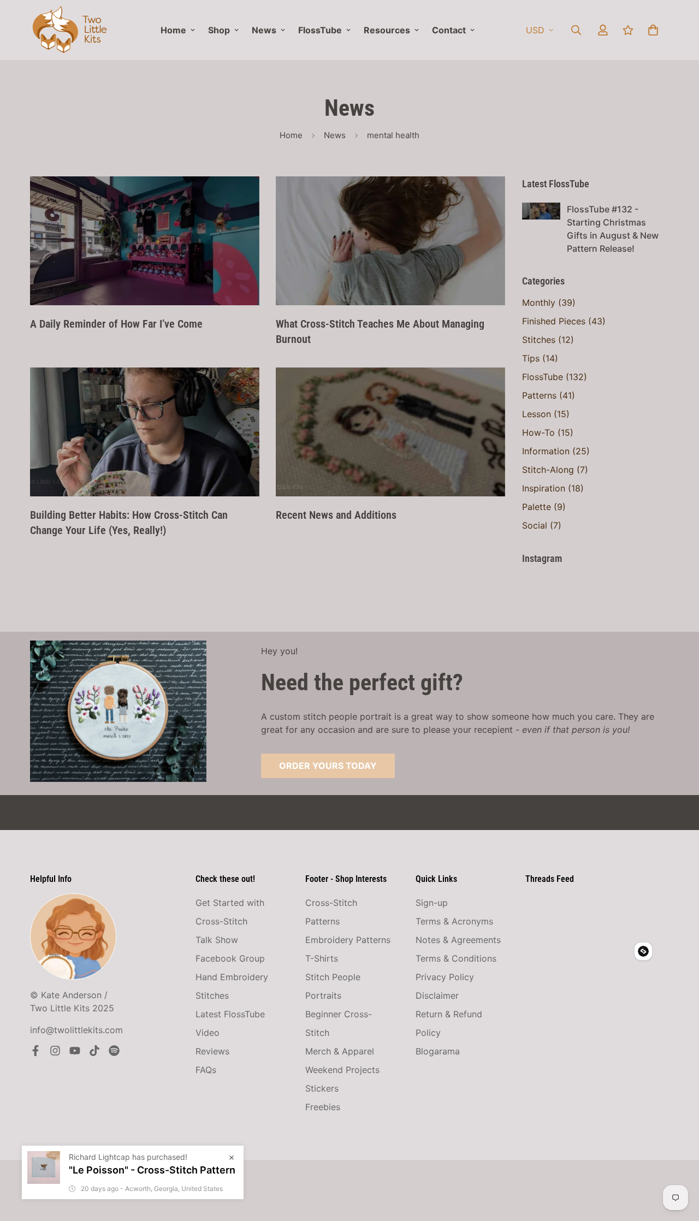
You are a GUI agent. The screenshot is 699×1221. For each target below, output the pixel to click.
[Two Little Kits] (69, 30)
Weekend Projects (342, 1069)
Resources (387, 30)
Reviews (212, 1051)
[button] (653, 30)
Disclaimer (437, 995)
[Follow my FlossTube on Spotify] (114, 1050)
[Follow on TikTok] (94, 1050)
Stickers (322, 1088)
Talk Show (217, 939)
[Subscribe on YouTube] (75, 1050)
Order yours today (328, 765)
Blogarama (438, 1051)
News (264, 30)
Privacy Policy (445, 976)
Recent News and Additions (336, 514)
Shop (219, 30)
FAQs (206, 1069)
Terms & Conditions (456, 958)
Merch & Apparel (339, 1051)
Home (173, 30)
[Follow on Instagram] (55, 1050)
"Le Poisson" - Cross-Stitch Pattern (152, 1170)
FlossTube (320, 30)
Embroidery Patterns (347, 939)
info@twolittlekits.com (76, 1029)
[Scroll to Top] (677, 1161)
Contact (449, 30)
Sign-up (432, 902)
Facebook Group (230, 958)
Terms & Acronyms (454, 921)
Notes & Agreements (458, 939)
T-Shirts (321, 958)
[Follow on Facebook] (35, 1050)
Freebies (322, 1106)
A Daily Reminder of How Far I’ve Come (116, 323)
